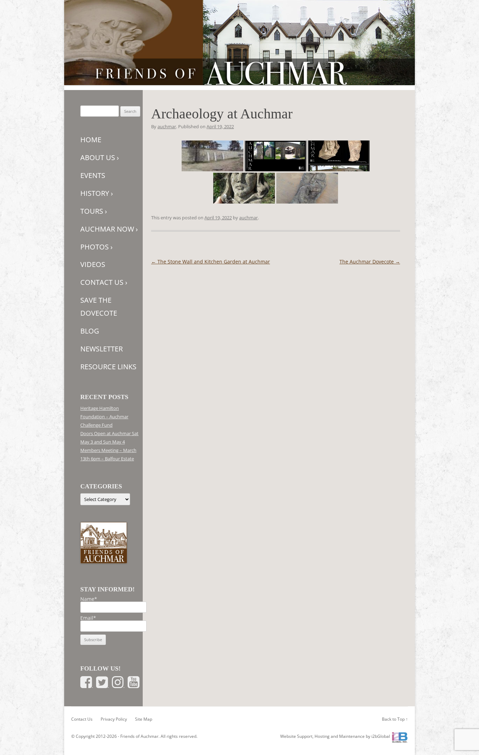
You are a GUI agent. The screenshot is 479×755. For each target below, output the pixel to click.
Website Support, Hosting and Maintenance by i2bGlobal (335, 736)
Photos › (96, 247)
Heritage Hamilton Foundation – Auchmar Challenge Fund (104, 416)
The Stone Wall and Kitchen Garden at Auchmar (210, 261)
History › (96, 193)
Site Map (143, 719)
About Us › (99, 157)
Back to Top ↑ (395, 719)
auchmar (166, 126)
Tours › (93, 211)
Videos (92, 264)
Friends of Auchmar (139, 736)
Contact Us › (103, 282)
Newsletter (101, 349)
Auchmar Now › (109, 229)
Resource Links (108, 366)
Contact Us (82, 719)
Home (90, 139)
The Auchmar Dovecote (369, 261)
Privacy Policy (114, 719)
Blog (89, 331)
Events (92, 175)
